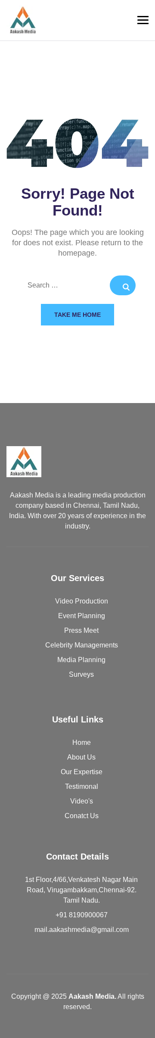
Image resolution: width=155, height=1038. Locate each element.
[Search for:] (77, 286)
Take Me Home (77, 314)
